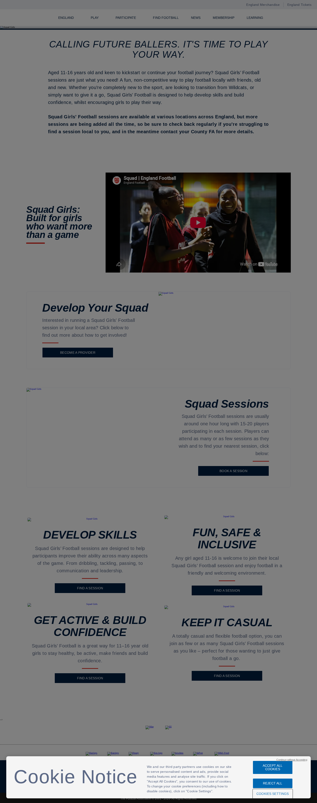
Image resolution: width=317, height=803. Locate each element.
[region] (158, 777)
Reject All (272, 783)
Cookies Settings (272, 794)
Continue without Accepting (291, 759)
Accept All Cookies (272, 767)
